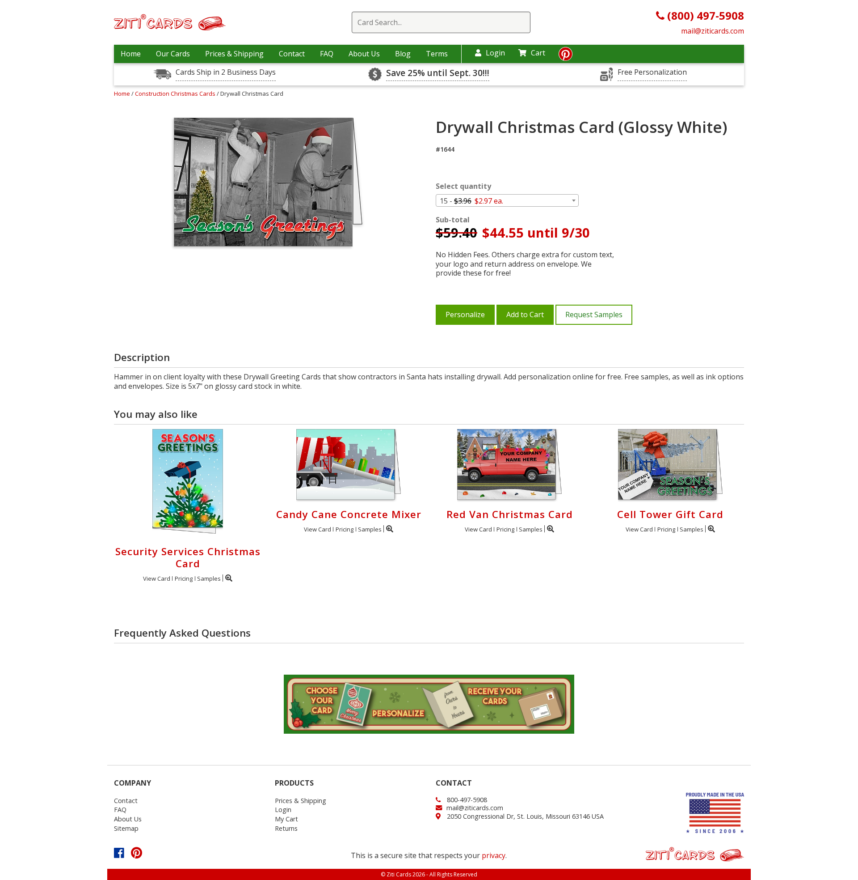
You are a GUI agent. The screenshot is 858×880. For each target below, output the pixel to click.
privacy (493, 855)
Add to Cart (525, 314)
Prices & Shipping (234, 54)
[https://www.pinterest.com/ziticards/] (565, 56)
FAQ (326, 54)
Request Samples (593, 314)
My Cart (286, 819)
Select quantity (463, 186)
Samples (209, 578)
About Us (364, 54)
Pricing (184, 578)
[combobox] (507, 200)
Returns (286, 828)
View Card (156, 578)
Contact (292, 54)
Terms (437, 54)
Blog (403, 54)
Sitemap (126, 828)
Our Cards (173, 54)
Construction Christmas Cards (176, 93)
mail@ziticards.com (712, 31)
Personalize (465, 314)
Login (495, 53)
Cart (538, 53)
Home (131, 54)
